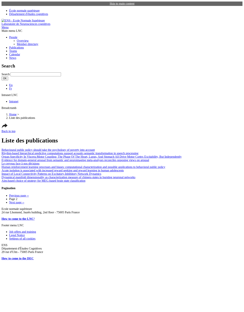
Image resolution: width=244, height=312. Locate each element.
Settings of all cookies (22, 238)
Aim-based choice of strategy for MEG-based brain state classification (43, 180)
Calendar (14, 54)
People (13, 37)
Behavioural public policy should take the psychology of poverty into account (48, 149)
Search (6, 74)
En (11, 85)
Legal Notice (17, 235)
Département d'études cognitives (28, 14)
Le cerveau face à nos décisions (20, 163)
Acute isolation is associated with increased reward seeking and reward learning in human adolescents (63, 170)
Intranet (13, 101)
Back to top (8, 131)
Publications (16, 47)
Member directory (27, 44)
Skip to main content (122, 3)
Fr (10, 88)
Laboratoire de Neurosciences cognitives (26, 24)
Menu (5, 27)
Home (13, 114)
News (12, 57)
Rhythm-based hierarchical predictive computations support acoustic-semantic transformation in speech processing (70, 153)
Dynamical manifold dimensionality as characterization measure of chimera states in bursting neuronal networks (68, 177)
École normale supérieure (24, 10)
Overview (23, 40)
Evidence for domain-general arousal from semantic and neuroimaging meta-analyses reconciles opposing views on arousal (75, 160)
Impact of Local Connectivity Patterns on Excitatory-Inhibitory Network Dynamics (51, 173)
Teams (13, 51)
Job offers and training (22, 231)
